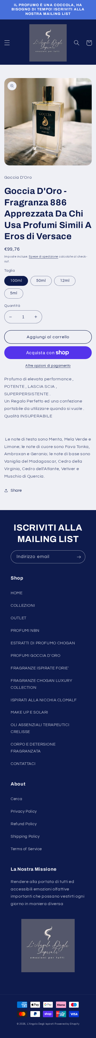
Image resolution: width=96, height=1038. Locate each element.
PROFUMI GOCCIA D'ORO (36, 656)
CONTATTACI (23, 764)
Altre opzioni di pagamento (48, 366)
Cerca (16, 799)
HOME (17, 593)
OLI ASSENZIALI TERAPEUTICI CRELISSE (40, 728)
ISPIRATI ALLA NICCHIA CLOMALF (44, 700)
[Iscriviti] (79, 556)
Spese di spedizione (43, 256)
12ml (65, 281)
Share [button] (16, 490)
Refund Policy (24, 824)
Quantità (12, 306)
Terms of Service (26, 849)
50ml (41, 281)
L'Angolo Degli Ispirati (40, 1024)
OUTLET (18, 618)
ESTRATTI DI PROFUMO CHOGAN (43, 643)
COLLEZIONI (23, 606)
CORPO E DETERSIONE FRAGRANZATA (33, 747)
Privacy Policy (24, 811)
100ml (16, 281)
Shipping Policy (25, 836)
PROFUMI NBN (25, 631)
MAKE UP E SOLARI (29, 712)
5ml (13, 293)
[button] (7, 43)
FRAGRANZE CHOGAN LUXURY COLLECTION (42, 684)
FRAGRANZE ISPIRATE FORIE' (40, 668)
